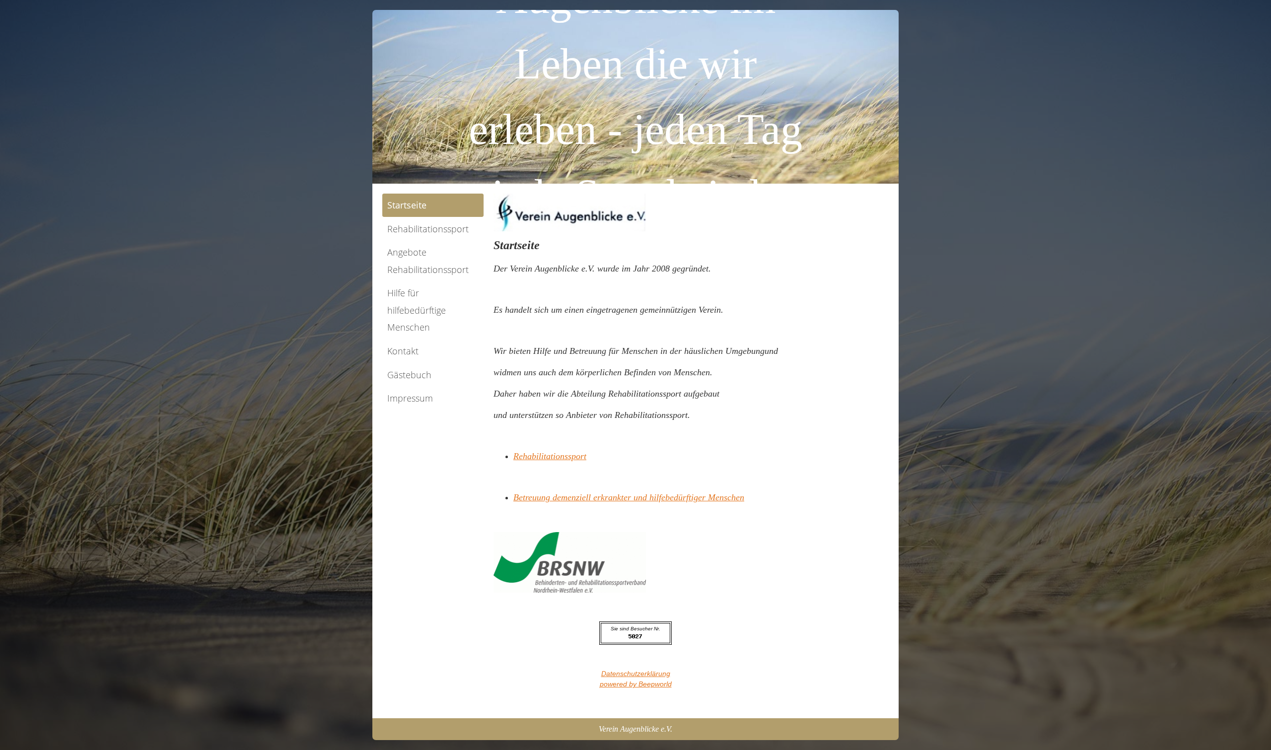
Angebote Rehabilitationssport (428, 260)
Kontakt (403, 351)
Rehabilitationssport (428, 229)
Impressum (410, 398)
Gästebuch (409, 375)
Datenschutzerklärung (635, 674)
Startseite (406, 205)
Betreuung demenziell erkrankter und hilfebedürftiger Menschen (628, 497)
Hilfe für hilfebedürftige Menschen (416, 310)
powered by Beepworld (636, 684)
